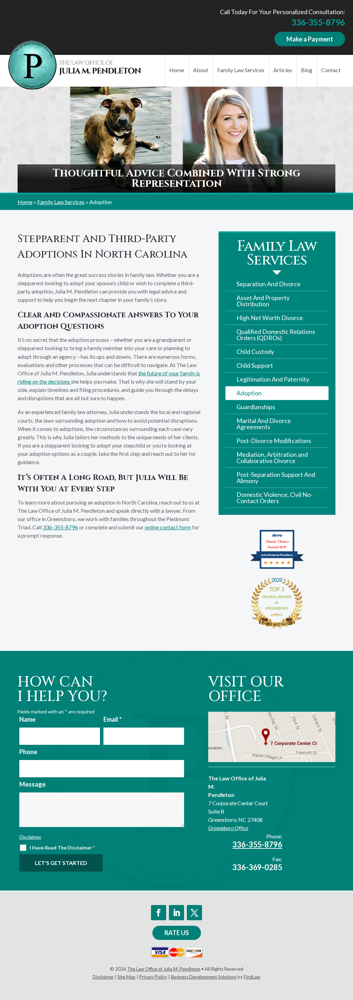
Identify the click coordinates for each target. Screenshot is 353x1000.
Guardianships (255, 407)
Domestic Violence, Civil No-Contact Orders (274, 497)
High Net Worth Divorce (269, 317)
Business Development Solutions (203, 977)
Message (32, 784)
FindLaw (252, 977)
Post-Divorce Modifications (273, 440)
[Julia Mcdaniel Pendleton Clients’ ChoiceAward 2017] (277, 568)
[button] (346, 950)
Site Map (126, 977)
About (200, 70)
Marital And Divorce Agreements (263, 424)
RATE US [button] (176, 932)
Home (176, 70)
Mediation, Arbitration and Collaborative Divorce (272, 457)
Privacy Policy (153, 977)
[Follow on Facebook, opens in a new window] (158, 912)
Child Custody (255, 351)
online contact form (168, 527)
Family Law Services (240, 70)
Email (112, 719)
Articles (282, 70)
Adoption (249, 393)
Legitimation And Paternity (272, 379)
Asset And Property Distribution (263, 301)
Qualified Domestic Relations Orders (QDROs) (275, 335)
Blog (306, 70)
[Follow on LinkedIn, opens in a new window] (176, 912)
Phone (28, 752)
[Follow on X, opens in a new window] (194, 912)
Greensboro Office (228, 828)
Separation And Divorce (268, 284)
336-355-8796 (318, 22)
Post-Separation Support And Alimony (275, 477)
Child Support (254, 365)
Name (27, 719)
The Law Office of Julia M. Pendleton (163, 969)
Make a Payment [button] (309, 39)
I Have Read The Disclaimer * (62, 847)
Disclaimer (30, 837)
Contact (331, 70)
